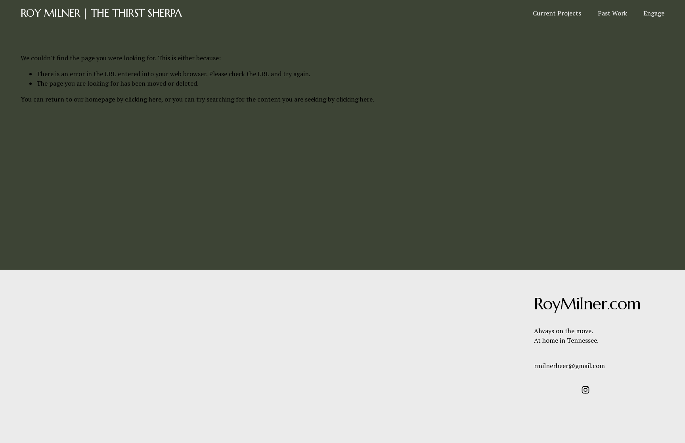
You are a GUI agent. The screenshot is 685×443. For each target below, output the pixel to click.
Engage (653, 13)
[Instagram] (585, 390)
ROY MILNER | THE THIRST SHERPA (101, 12)
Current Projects (557, 13)
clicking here (143, 99)
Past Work (612, 13)
